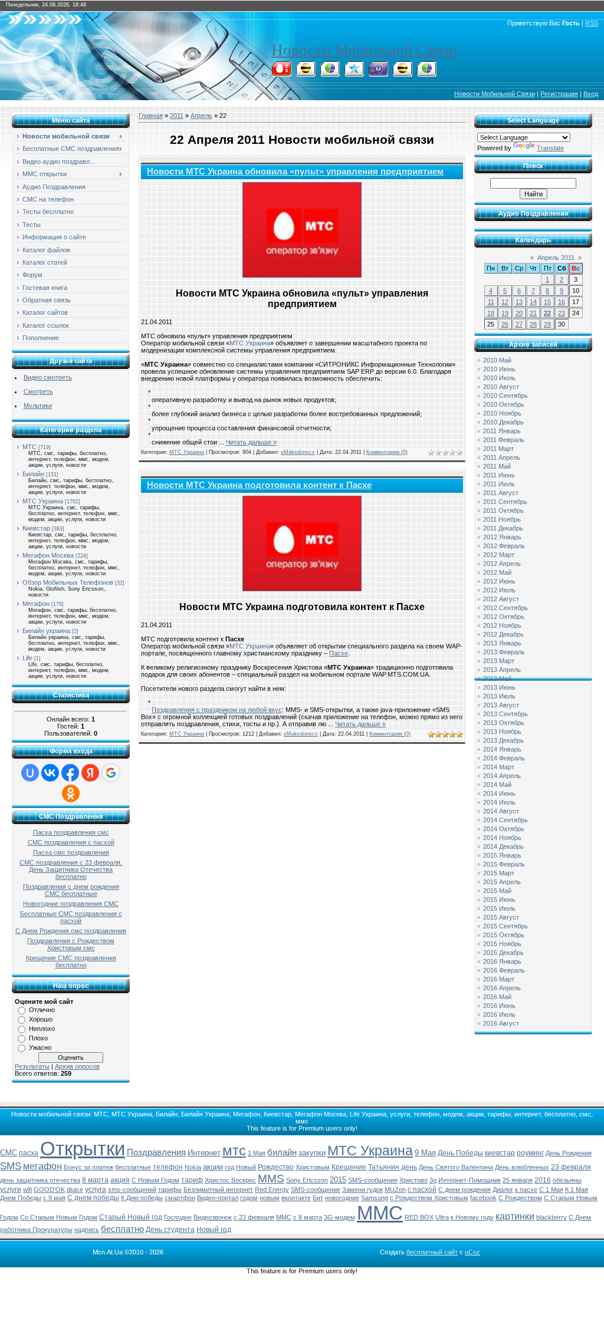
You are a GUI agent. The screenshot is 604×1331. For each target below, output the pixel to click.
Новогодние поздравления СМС (71, 903)
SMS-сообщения (373, 1180)
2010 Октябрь (503, 404)
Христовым (313, 1167)
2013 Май (497, 678)
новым (270, 1197)
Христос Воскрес (230, 1180)
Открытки (82, 1148)
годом (249, 1197)
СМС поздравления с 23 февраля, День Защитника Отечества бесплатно (70, 869)
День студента (170, 1229)
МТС (29, 446)
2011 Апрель (501, 457)
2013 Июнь (499, 687)
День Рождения (569, 1153)
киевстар (500, 1153)
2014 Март (498, 766)
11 (491, 301)
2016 (542, 1180)
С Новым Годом (155, 1180)
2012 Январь (502, 537)
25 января (518, 1180)
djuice (75, 1189)
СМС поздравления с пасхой (71, 842)
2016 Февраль (504, 970)
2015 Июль (499, 908)
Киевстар (36, 528)
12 (504, 301)
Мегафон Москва (48, 555)
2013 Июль (499, 696)
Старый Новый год (130, 1217)
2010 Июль (499, 377)
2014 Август (501, 811)
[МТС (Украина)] (378, 73)
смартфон (180, 1197)
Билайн (33, 473)
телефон (168, 1167)
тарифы (170, 1189)
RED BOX (419, 1217)
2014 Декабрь (503, 846)
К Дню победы (142, 1197)
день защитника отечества (40, 1180)
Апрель (201, 115)
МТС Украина (42, 501)
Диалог (503, 1189)
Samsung (374, 1197)
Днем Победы (20, 1197)
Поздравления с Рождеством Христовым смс (70, 944)
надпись (86, 1229)
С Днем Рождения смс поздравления (70, 930)
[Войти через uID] (30, 773)
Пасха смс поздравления (71, 852)
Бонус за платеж (88, 1167)
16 (561, 301)
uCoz (472, 1252)
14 (533, 301)
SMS (10, 1166)
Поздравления (156, 1152)
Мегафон (36, 603)
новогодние (342, 1197)
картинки (514, 1216)
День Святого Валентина (456, 1167)
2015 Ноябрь (502, 943)
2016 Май (497, 996)
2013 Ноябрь (502, 731)
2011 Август (500, 492)
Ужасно (40, 1047)
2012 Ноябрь (502, 625)
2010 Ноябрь (502, 413)
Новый (246, 1167)
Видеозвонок (212, 1217)
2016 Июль (499, 1014)
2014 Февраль (504, 758)
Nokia (193, 1167)
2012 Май (497, 572)
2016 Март (498, 979)
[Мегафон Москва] (426, 73)
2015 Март (498, 873)
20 (519, 313)
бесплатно (122, 1229)
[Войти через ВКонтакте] (50, 773)
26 (504, 324)
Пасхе (338, 653)
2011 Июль (499, 483)
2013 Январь (502, 643)
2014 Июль (499, 802)
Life (27, 657)
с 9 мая (54, 1197)
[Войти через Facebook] (70, 773)
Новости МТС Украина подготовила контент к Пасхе (259, 485)
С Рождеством (520, 1197)
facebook (483, 1197)
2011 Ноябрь (502, 519)
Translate (550, 147)
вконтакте (296, 1197)
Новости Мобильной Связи (364, 50)
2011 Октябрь (503, 510)
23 (561, 313)
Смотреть (38, 391)
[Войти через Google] (110, 772)
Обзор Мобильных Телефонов (67, 582)
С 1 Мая (551, 1189)
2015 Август (501, 917)
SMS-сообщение (315, 1189)
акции (213, 1166)
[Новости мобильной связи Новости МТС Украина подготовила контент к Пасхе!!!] (302, 543)
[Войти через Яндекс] (90, 773)
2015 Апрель (502, 881)
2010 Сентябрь (505, 395)
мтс (234, 1150)
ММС (380, 1213)
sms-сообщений (132, 1189)
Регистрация (559, 93)
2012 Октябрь (503, 616)
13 (519, 301)
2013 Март (498, 660)
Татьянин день (392, 1167)
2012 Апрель (502, 563)
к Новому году (472, 1217)
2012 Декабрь (503, 634)
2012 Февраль (504, 545)
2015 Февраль (504, 864)
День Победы (460, 1153)
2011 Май (497, 466)
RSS (591, 23)
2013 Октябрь (503, 722)
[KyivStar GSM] (354, 73)
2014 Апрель (502, 775)
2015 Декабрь (503, 952)
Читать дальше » (251, 442)
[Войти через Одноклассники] (71, 793)
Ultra (442, 1217)
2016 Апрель (502, 987)
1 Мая (256, 1153)
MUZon (395, 1189)
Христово (413, 1180)
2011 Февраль (503, 439)
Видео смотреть (48, 377)
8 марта (95, 1180)
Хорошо (40, 1019)
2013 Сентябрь (505, 713)
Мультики (38, 405)
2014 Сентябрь (505, 819)
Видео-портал (217, 1197)
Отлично (42, 1009)
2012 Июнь (499, 581)
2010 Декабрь (503, 422)
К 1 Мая (576, 1189)
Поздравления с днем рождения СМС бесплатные (71, 890)
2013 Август (501, 705)
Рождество (276, 1167)
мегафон (42, 1166)
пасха (28, 1153)
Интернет (204, 1152)
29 (547, 324)
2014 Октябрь (503, 828)
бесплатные (133, 1167)
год (229, 1167)
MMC (283, 1217)
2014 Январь (502, 749)
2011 (176, 115)
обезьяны (567, 1180)
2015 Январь (502, 855)
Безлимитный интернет (218, 1189)
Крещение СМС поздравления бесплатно (71, 961)
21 (533, 313)
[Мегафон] (330, 73)
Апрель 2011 (556, 257)
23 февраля (571, 1167)
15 (547, 301)
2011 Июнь (499, 475)
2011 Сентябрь (505, 501)
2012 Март (498, 554)
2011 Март (498, 448)
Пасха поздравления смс (71, 832)
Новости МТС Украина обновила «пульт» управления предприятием (295, 171)
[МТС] (281, 73)
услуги (10, 1189)
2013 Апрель (502, 669)
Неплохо (42, 1028)
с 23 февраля (254, 1217)
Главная (151, 115)
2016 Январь (502, 961)
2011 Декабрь (503, 528)
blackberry (551, 1217)
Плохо (38, 1038)
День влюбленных (522, 1167)
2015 (338, 1179)
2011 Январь (502, 430)
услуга (95, 1189)
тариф (192, 1180)
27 (519, 324)
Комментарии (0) (387, 452)
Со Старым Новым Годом (58, 1217)
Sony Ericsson (307, 1180)
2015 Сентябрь (505, 926)
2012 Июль (499, 590)
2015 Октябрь (503, 934)
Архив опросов (77, 1066)
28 (533, 324)
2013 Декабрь (503, 740)
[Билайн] (306, 73)
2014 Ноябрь (502, 837)
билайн (282, 1152)
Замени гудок (362, 1189)
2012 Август (501, 598)
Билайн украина (46, 630)
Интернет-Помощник (469, 1180)
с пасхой (422, 1189)
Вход (590, 93)
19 (504, 313)
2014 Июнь (499, 793)
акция (120, 1180)
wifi (27, 1189)
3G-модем (339, 1217)
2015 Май (497, 890)
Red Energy (272, 1189)
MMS (271, 1178)
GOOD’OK (49, 1189)
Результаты (32, 1066)
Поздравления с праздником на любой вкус (217, 709)
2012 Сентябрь (505, 607)
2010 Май (497, 360)
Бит (318, 1197)
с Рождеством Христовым (429, 1197)
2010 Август (501, 386)
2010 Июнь (499, 369)
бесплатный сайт (432, 1252)
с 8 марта (307, 1217)
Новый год (213, 1229)
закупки (312, 1152)
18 (490, 313)
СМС (8, 1152)
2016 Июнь (499, 1005)
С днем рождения (464, 1189)
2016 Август (501, 1023)
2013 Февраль (504, 651)
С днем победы (93, 1198)
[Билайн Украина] (402, 73)
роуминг (530, 1153)
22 (547, 313)
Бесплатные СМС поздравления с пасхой (71, 917)
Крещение (348, 1167)
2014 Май (497, 784)
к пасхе (526, 1189)
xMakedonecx (298, 452)
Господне (178, 1217)
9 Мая (425, 1152)
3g (432, 1180)
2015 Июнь (499, 899)
